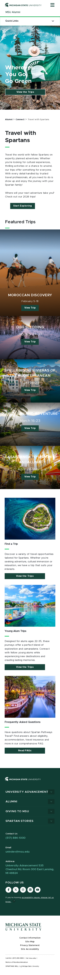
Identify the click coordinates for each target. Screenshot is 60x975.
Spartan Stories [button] (19, 821)
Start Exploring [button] (22, 206)
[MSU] (30, 782)
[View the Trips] (30, 606)
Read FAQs (25, 750)
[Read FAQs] (30, 697)
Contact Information (30, 938)
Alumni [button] (11, 801)
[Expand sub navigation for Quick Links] (53, 21)
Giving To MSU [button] (17, 811)
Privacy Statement (30, 945)
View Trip (30, 308)
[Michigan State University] (23, 5)
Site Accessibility (30, 949)
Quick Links (11, 21)
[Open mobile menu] (52, 5)
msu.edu (32, 958)
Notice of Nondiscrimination (17, 962)
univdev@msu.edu (18, 851)
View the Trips (25, 92)
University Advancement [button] (27, 792)
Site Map (30, 942)
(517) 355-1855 (18, 958)
